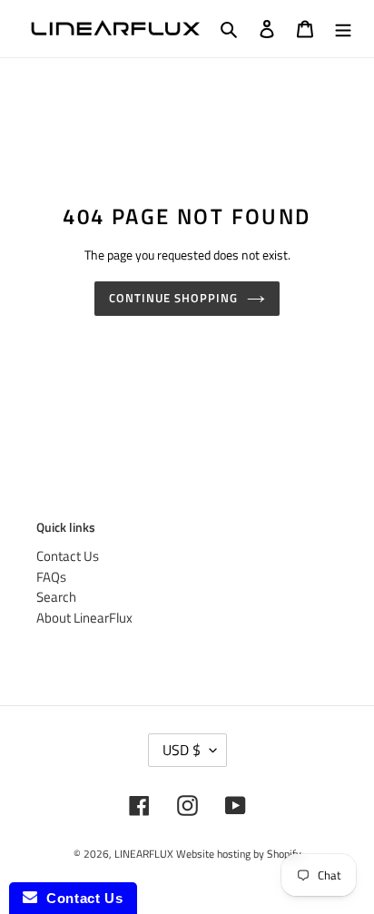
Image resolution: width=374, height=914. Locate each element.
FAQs (51, 576)
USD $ (181, 750)
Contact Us (67, 555)
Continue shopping (174, 298)
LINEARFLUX (143, 853)
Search (56, 596)
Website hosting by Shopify (238, 853)
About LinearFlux (84, 617)
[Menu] (343, 28)
